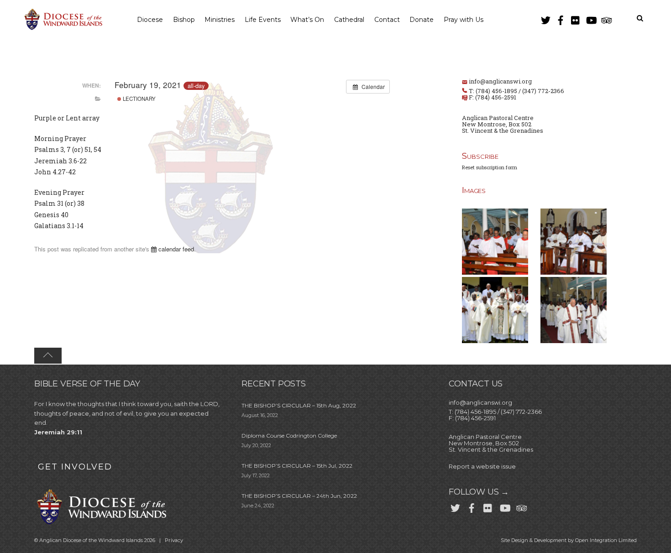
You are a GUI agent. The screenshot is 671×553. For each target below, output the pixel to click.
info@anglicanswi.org (500, 81)
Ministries (219, 20)
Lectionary (138, 98)
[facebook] (560, 18)
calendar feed (175, 249)
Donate (421, 20)
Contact (387, 20)
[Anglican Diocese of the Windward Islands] (62, 28)
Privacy (174, 540)
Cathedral (349, 20)
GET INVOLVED (75, 467)
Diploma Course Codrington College (289, 435)
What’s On (307, 20)
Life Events (263, 20)
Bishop (184, 20)
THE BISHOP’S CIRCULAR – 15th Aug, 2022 (298, 405)
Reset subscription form (489, 167)
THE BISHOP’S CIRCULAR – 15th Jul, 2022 (296, 465)
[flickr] (575, 18)
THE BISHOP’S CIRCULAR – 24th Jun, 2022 (299, 495)
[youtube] (590, 18)
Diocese (150, 20)
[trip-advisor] (605, 18)
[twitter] (545, 18)
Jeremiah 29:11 (58, 432)
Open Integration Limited (606, 540)
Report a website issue (482, 466)
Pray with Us (463, 20)
